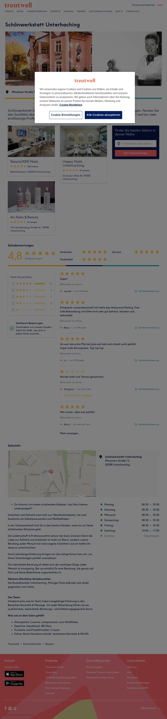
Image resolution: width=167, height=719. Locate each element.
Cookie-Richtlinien (71, 105)
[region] (85, 97)
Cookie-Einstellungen (65, 114)
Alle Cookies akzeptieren (103, 114)
